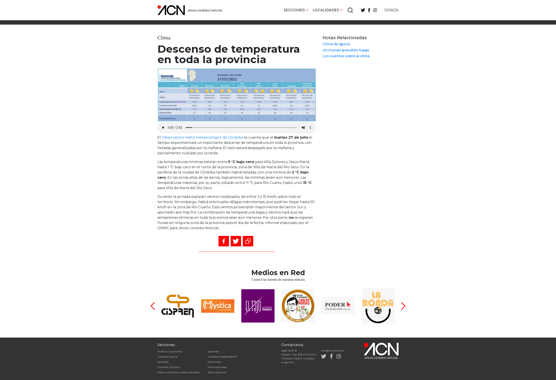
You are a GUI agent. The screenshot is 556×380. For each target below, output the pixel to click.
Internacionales (217, 367)
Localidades (326, 10)
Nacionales (214, 361)
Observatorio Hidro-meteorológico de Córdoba (202, 137)
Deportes (213, 351)
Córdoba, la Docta (168, 367)
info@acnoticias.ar (332, 350)
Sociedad (162, 361)
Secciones (294, 10)
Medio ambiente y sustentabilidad (178, 372)
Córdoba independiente (222, 356)
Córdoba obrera (167, 356)
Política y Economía (169, 351)
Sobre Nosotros (217, 372)
